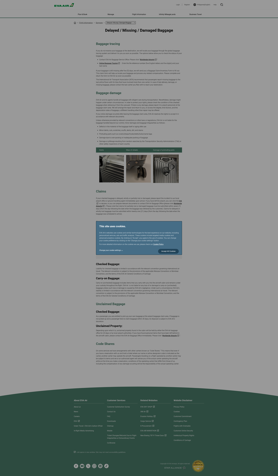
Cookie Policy (158, 244)
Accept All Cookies (168, 251)
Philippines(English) (203, 5)
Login (178, 5)
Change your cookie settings (110, 250)
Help (215, 5)
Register (187, 5)
